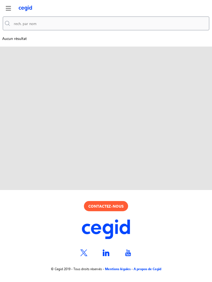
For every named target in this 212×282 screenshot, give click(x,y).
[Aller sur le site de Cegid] (106, 229)
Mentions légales (118, 269)
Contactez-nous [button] (106, 206)
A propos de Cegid (147, 269)
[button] (8, 8)
